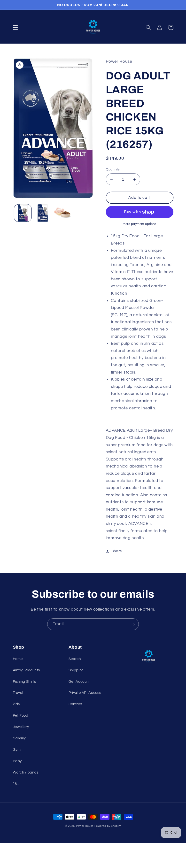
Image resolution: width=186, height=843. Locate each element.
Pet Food (20, 715)
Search (75, 659)
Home (18, 659)
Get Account (79, 681)
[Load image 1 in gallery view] (22, 213)
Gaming (20, 738)
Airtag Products (26, 670)
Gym (17, 749)
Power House (84, 826)
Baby (17, 761)
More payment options (139, 224)
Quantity (113, 169)
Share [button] (117, 551)
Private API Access (85, 693)
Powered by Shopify (107, 826)
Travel (18, 693)
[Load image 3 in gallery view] (62, 213)
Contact (75, 704)
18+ (16, 784)
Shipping (76, 670)
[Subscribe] (133, 624)
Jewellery (21, 727)
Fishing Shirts (24, 681)
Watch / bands (26, 772)
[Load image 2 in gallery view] (42, 213)
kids (16, 704)
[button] (15, 27)
